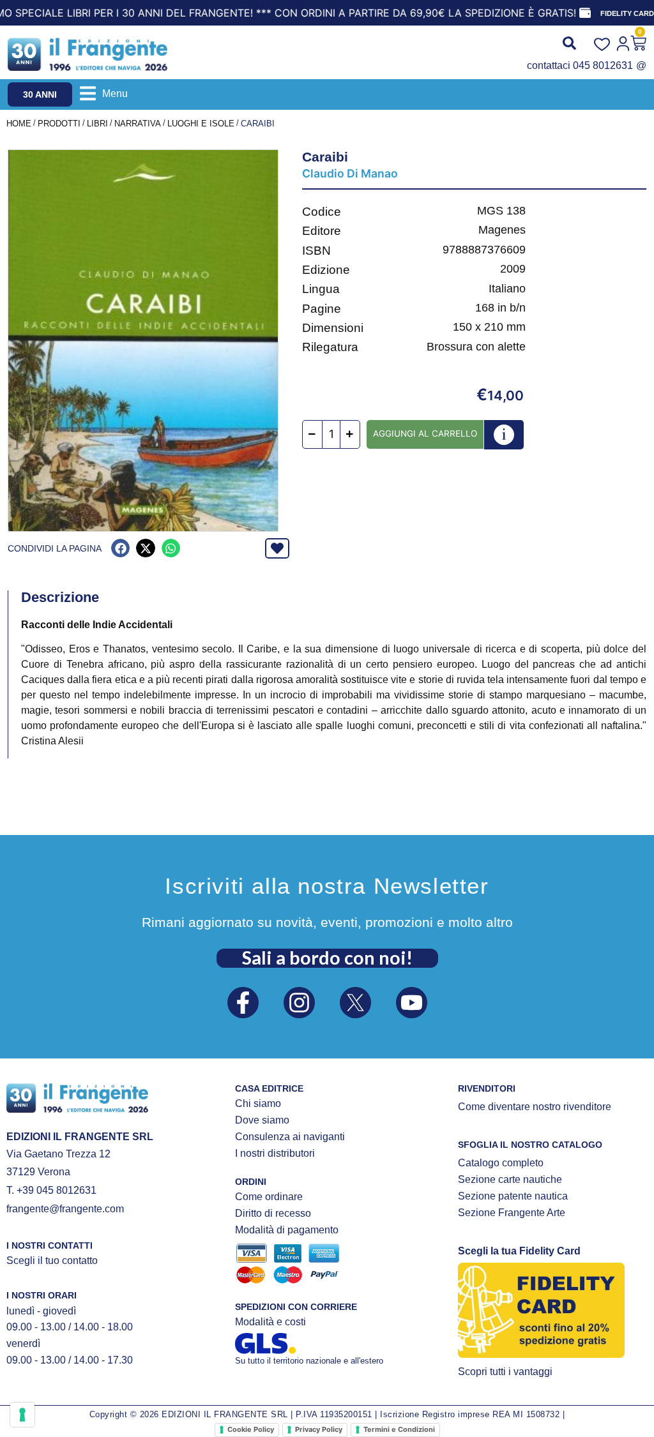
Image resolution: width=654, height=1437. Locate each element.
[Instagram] (299, 1002)
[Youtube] (411, 1002)
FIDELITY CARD (627, 13)
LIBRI (97, 123)
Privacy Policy (318, 1429)
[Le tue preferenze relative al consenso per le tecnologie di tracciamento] (22, 1415)
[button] (104, 93)
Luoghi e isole (200, 123)
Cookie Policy (250, 1429)
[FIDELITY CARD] (585, 13)
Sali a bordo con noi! (327, 957)
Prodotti (59, 123)
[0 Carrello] (638, 43)
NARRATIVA (137, 123)
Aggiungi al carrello (425, 433)
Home (18, 123)
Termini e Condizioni (399, 1429)
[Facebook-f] (243, 1002)
